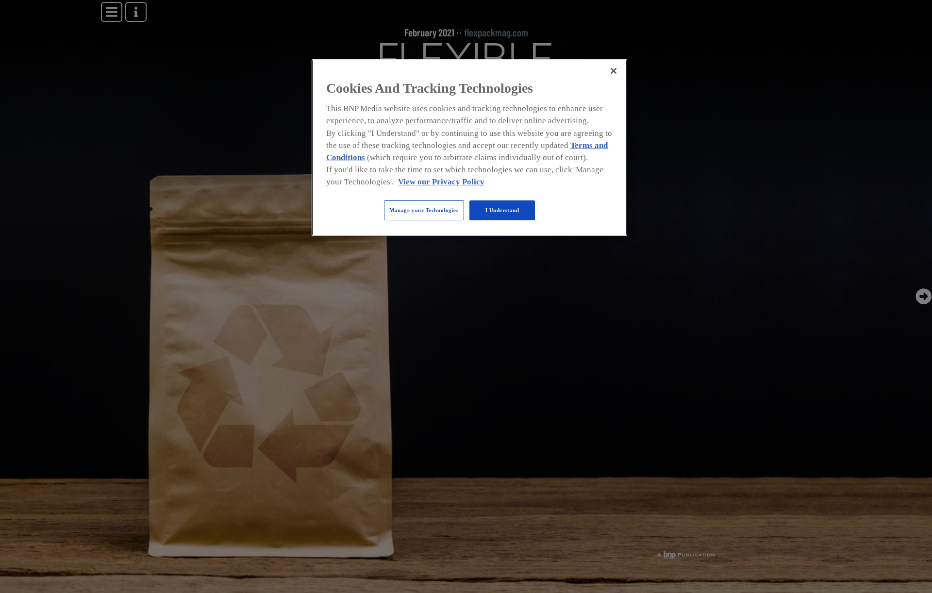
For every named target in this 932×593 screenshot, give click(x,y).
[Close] (613, 71)
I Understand (502, 210)
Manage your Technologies (424, 210)
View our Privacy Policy (441, 182)
